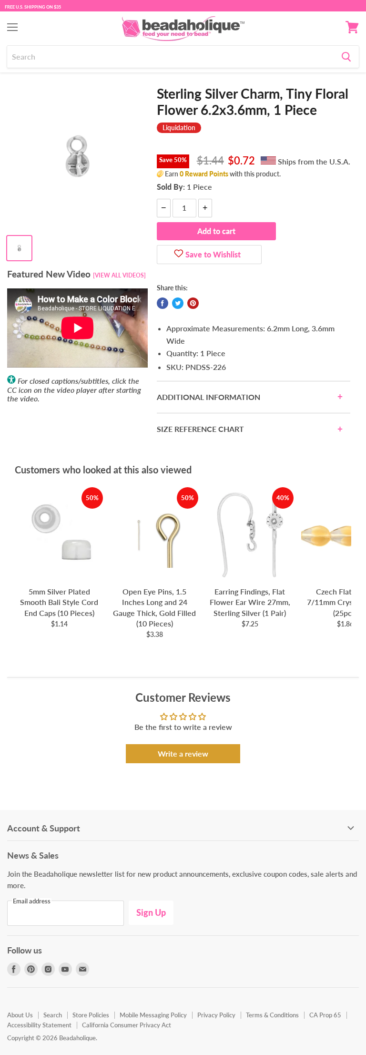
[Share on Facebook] (162, 303)
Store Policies (90, 1015)
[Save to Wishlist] (178, 254)
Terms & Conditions (272, 1015)
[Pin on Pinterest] (193, 303)
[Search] (346, 57)
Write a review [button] (183, 753)
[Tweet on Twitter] (177, 303)
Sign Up (151, 912)
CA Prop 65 (325, 1015)
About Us (20, 1015)
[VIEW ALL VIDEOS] (119, 275)
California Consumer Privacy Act (126, 1025)
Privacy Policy (216, 1015)
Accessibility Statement (39, 1025)
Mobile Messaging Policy (153, 1015)
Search (52, 1015)
